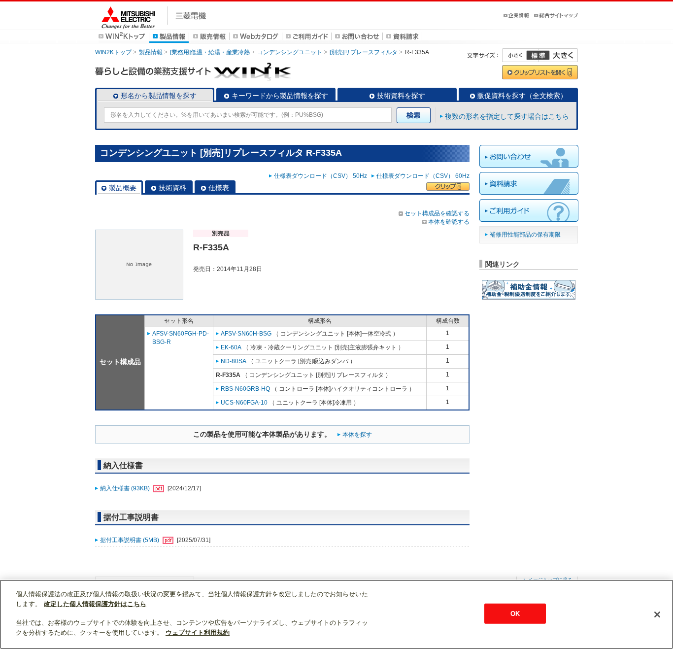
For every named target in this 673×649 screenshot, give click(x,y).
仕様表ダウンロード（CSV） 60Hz (423, 175)
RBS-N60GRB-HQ (245, 388)
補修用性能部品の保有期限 (525, 234)
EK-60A (231, 347)
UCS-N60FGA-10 (244, 402)
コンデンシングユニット (289, 52)
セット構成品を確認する (437, 213)
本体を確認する (449, 221)
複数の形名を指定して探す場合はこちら (507, 116)
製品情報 (151, 52)
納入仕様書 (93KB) (125, 488)
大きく (558, 55)
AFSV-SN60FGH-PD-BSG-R (180, 337)
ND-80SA (233, 361)
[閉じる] (657, 614)
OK (515, 613)
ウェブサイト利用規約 (198, 632)
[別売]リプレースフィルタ (364, 52)
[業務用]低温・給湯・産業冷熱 (210, 52)
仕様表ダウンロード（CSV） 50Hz (322, 175)
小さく (520, 55)
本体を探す (357, 434)
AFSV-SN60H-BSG (246, 333)
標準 (538, 55)
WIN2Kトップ (113, 52)
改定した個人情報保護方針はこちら (95, 604)
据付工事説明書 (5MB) (130, 540)
